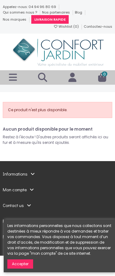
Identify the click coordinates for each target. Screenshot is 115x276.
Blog (79, 12)
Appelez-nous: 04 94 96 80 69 (30, 6)
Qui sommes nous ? (20, 12)
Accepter (20, 263)
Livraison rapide (50, 19)
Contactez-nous (98, 26)
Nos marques (15, 19)
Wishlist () (69, 26)
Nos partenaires (56, 12)
